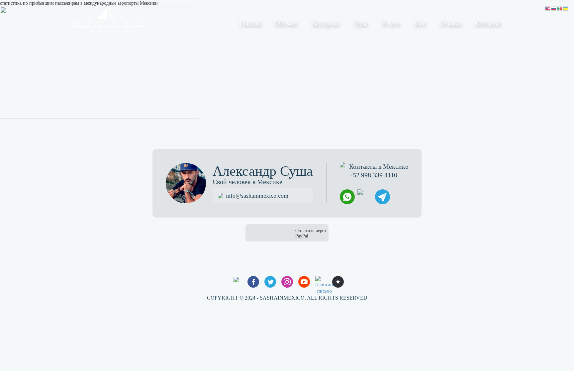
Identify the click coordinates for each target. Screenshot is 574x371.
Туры (359, 23)
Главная (249, 23)
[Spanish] (560, 8)
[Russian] (554, 8)
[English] (548, 8)
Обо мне (285, 23)
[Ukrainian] (566, 8)
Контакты (487, 23)
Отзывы (450, 23)
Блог (419, 23)
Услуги (390, 23)
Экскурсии (324, 23)
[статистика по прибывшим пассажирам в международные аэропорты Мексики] (99, 62)
